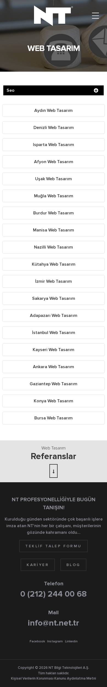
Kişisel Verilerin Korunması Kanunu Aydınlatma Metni (53, 678)
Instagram (55, 641)
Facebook (37, 641)
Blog (73, 564)
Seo (11, 90)
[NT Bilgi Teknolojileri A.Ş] (53, 16)
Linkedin (71, 641)
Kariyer (38, 564)
